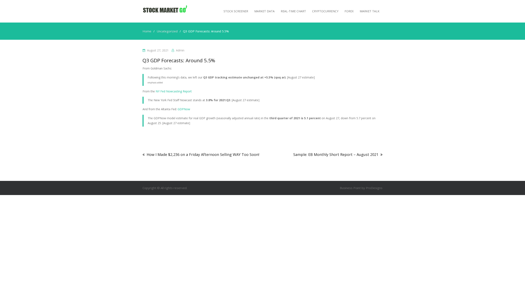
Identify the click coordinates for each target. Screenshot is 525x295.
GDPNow (184, 109)
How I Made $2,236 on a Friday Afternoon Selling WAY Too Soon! (203, 154)
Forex (349, 11)
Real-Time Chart (293, 11)
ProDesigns (374, 188)
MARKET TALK (369, 11)
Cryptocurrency (325, 11)
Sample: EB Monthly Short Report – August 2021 (335, 154)
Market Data (264, 11)
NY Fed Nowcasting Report (174, 91)
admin (180, 50)
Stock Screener (236, 11)
